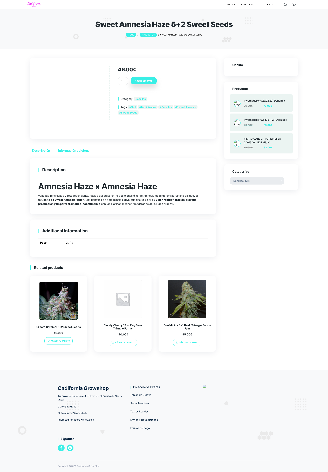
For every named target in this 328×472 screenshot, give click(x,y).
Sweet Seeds (129, 112)
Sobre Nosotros (139, 403)
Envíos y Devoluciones (144, 419)
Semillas (140, 99)
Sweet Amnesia (186, 107)
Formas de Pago (140, 428)
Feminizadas (148, 107)
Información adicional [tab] (74, 150)
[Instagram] (70, 448)
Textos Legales (139, 411)
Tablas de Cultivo (141, 395)
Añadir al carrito (143, 80)
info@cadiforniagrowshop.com (76, 419)
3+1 (133, 107)
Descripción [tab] (41, 150)
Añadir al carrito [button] (60, 341)
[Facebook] (61, 448)
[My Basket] (294, 4)
